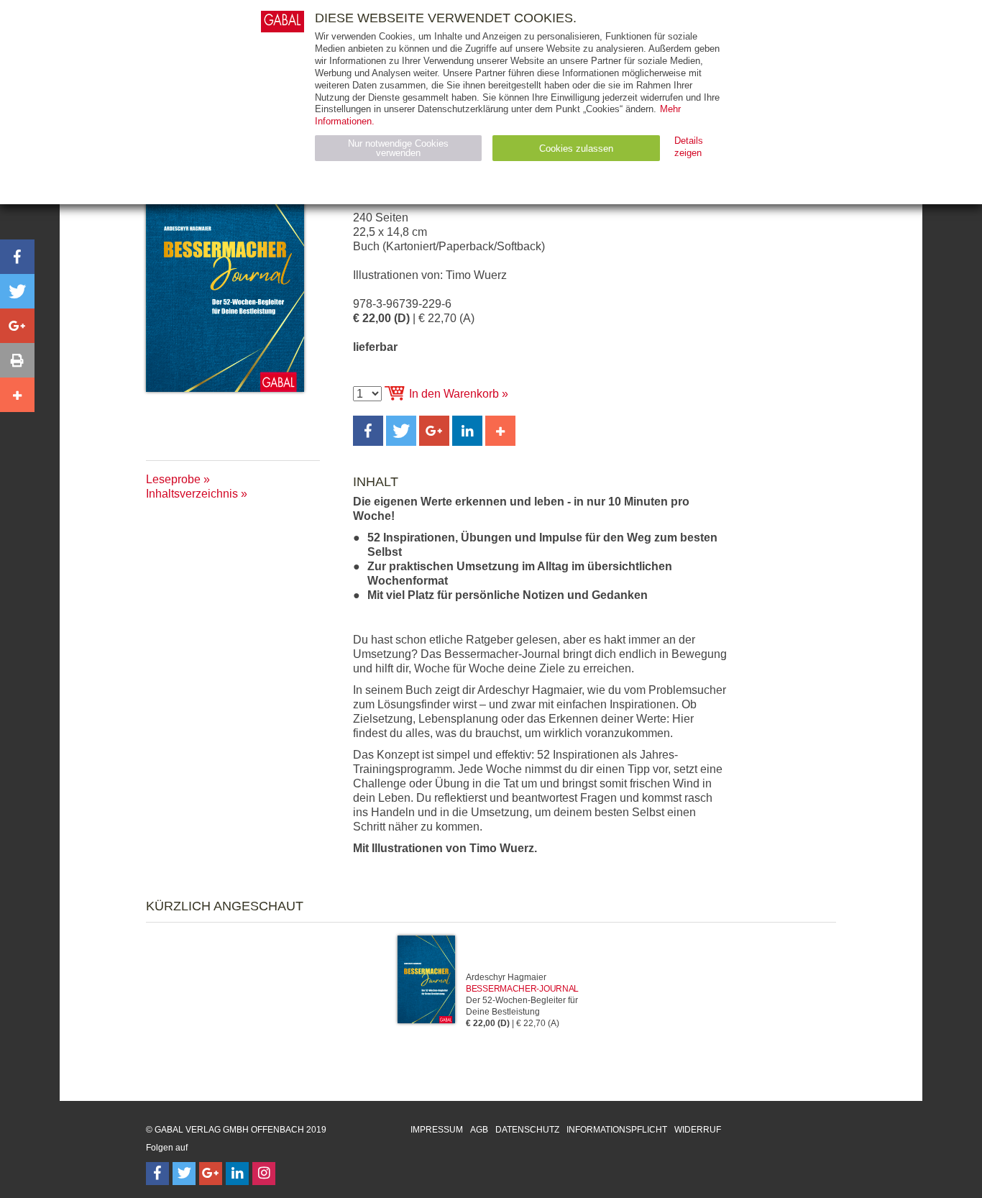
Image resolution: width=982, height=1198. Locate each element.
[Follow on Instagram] (263, 1173)
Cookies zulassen (576, 148)
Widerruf (697, 1130)
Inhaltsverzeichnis (192, 494)
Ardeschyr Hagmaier (506, 977)
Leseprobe (173, 479)
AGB (479, 1130)
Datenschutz (527, 1130)
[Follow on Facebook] (157, 1173)
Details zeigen (688, 146)
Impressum (436, 1130)
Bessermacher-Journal (522, 989)
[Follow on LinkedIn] (237, 1173)
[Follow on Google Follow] (210, 1173)
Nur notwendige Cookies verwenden (398, 148)
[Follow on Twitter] (184, 1173)
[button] (368, 431)
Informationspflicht (616, 1130)
